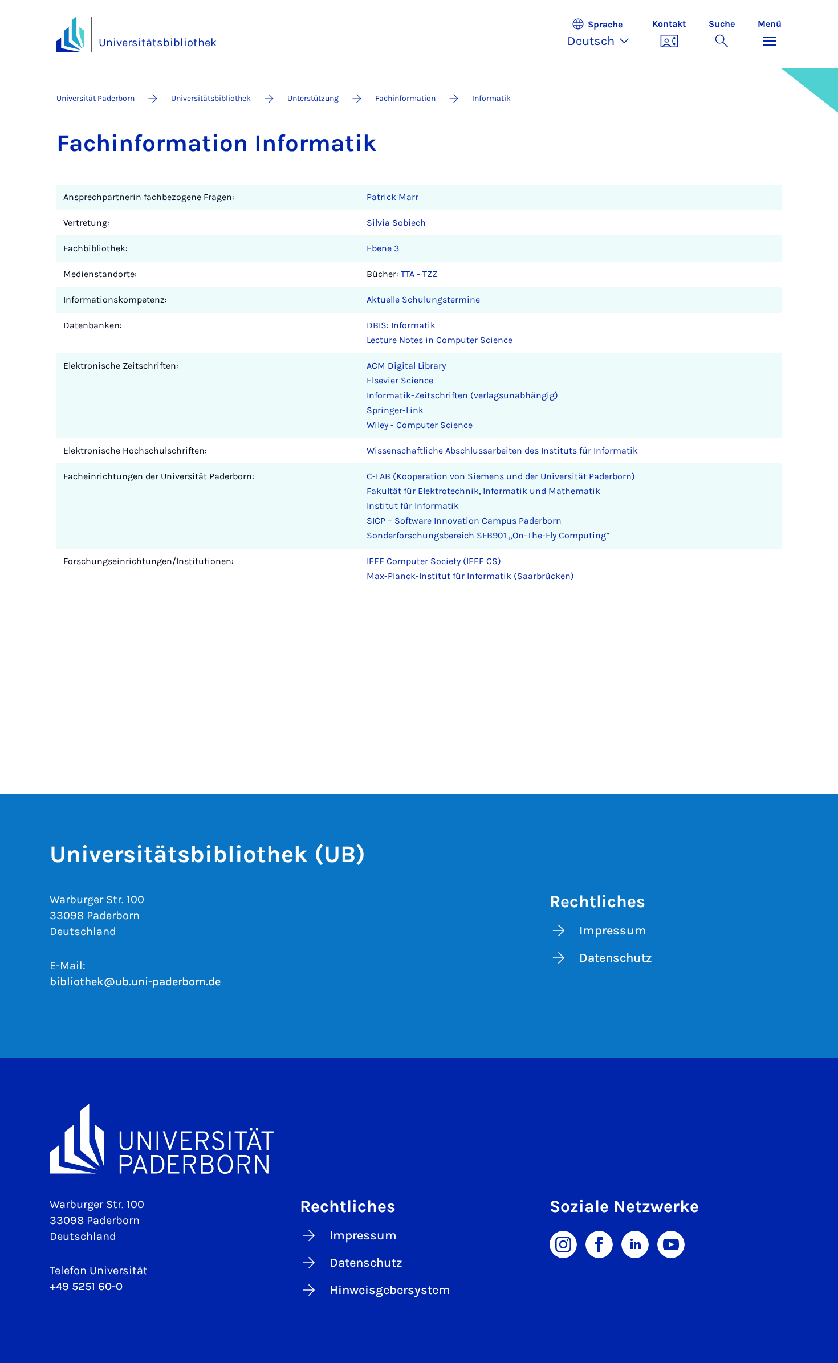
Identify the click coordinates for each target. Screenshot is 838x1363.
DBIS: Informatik (401, 325)
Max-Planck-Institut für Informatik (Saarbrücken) (470, 575)
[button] (604, 34)
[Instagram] (563, 1243)
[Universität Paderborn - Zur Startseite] (70, 34)
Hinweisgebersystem (389, 1290)
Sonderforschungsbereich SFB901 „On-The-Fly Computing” (488, 535)
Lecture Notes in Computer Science (439, 339)
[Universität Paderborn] (419, 1139)
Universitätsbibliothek (158, 42)
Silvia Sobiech (396, 222)
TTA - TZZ (419, 273)
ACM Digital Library (406, 365)
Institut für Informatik (413, 505)
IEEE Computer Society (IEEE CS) (434, 561)
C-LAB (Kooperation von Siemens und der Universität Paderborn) (501, 476)
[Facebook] (599, 1243)
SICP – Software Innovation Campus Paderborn (464, 520)
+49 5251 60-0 (86, 1286)
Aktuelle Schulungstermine (423, 299)
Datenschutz (615, 957)
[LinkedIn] (635, 1243)
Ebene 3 (383, 248)
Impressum (612, 930)
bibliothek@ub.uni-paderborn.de (135, 981)
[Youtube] (671, 1243)
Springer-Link (395, 410)
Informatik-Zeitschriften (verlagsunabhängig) (462, 395)
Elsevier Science (400, 380)
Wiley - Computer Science (420, 424)
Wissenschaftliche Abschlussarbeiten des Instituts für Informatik (502, 450)
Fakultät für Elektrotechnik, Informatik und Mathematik (483, 490)
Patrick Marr (392, 196)
